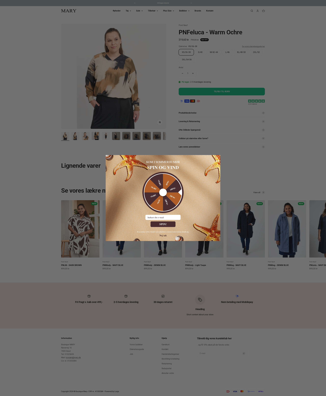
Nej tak (163, 235)
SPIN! (163, 224)
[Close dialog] (217, 158)
